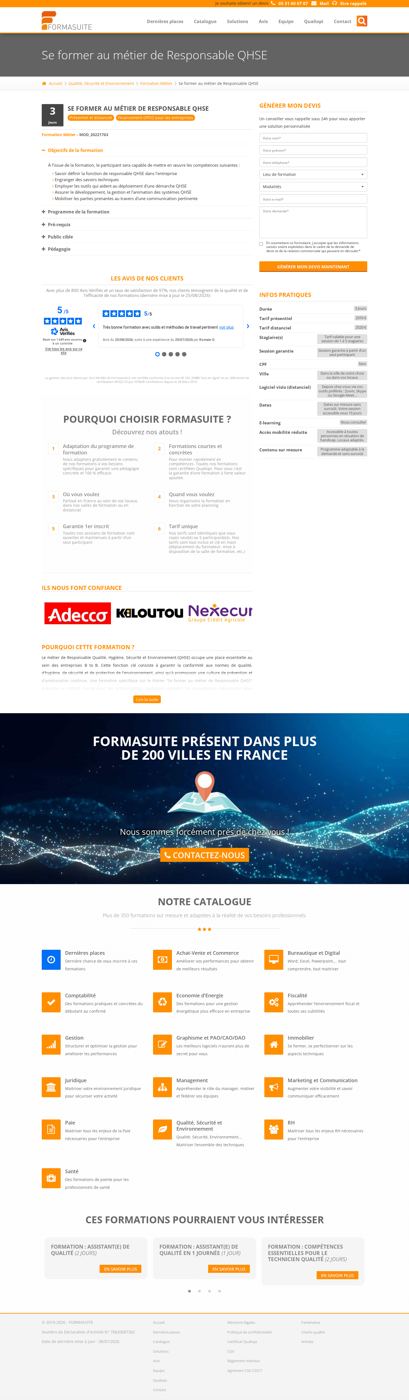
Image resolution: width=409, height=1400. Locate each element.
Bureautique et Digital (314, 953)
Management (192, 1080)
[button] (189, 1291)
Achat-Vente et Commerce (207, 953)
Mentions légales (241, 1322)
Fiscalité (297, 995)
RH (291, 1122)
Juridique (76, 1080)
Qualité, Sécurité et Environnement (101, 83)
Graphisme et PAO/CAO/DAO (210, 1038)
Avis (263, 21)
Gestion (74, 1038)
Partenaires (310, 1322)
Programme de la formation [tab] (78, 212)
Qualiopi (313, 21)
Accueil (55, 83)
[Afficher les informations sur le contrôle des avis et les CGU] (84, 340)
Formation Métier (156, 83)
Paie (70, 1122)
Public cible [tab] (60, 237)
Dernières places (165, 21)
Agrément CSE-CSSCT (244, 1370)
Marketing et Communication (323, 1080)
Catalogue (205, 21)
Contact (342, 21)
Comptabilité (80, 995)
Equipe (286, 21)
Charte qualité (313, 1332)
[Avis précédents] (94, 326)
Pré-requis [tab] (58, 225)
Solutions (237, 21)
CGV (230, 1351)
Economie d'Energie (199, 995)
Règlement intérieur (243, 1360)
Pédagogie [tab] (58, 249)
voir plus (226, 327)
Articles (307, 1341)
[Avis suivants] (248, 326)
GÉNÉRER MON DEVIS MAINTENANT (313, 266)
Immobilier (301, 1038)
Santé (71, 1171)
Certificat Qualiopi (242, 1341)
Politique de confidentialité (249, 1332)
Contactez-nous (208, 855)
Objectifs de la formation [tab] (75, 150)
